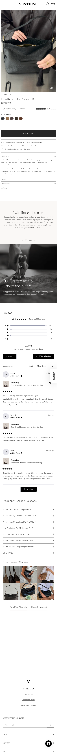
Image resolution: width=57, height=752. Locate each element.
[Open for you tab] (48, 743)
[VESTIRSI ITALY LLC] (28, 4)
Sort (31, 366)
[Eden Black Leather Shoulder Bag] (3, 118)
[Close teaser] (50, 383)
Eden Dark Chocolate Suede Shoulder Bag (26, 463)
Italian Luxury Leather (28, 705)
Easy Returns (28, 694)
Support (6, 743)
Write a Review (46, 357)
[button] (47, 4)
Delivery (4, 188)
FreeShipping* (28, 689)
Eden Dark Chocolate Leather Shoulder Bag (27, 385)
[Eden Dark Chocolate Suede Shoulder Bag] (16, 118)
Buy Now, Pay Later (13, 109)
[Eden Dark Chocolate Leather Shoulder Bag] (12, 118)
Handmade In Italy (28, 700)
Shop (5, 735)
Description (5, 157)
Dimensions (5, 184)
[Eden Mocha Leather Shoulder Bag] (21, 118)
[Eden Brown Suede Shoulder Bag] (7, 118)
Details (3, 179)
